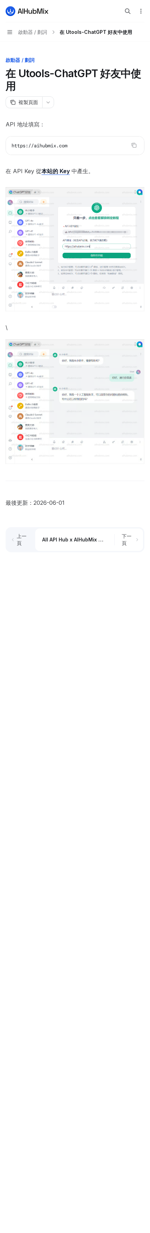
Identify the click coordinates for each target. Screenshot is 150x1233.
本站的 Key (56, 171)
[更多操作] (140, 11)
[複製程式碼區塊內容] (133, 145)
